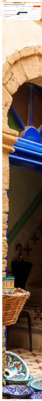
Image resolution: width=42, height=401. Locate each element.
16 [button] (20, 15)
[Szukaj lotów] (1, 3)
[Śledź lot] (1, 10)
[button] (1, 1)
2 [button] (20, 12)
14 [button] (17, 15)
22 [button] (33, 17)
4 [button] (23, 12)
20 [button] (26, 15)
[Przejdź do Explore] (1, 9)
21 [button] (17, 17)
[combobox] (10, 6)
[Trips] (1, 12)
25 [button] (23, 17)
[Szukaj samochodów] (1, 5)
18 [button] (23, 15)
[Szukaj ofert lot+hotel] (1, 7)
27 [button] (26, 17)
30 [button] (20, 18)
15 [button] (33, 15)
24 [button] (36, 17)
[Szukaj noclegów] (1, 4)
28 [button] (17, 18)
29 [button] (33, 18)
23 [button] (20, 17)
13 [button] (30, 15)
